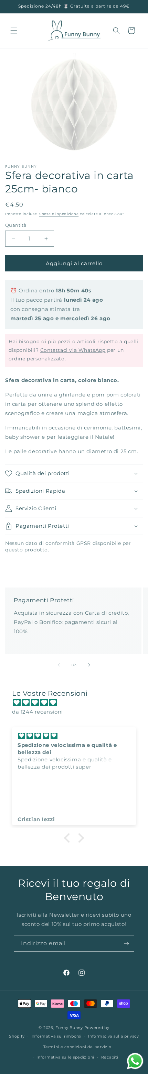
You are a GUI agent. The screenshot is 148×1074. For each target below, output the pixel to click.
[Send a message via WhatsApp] (135, 1061)
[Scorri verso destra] (89, 664)
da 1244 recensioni (37, 711)
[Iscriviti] (126, 944)
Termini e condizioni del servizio (77, 1046)
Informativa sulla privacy (113, 1036)
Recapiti (109, 1057)
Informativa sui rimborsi (57, 1036)
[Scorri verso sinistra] (58, 664)
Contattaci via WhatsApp (73, 350)
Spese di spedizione (58, 214)
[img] (77, 702)
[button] (13, 30)
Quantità (16, 225)
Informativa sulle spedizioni (65, 1057)
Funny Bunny (69, 1027)
